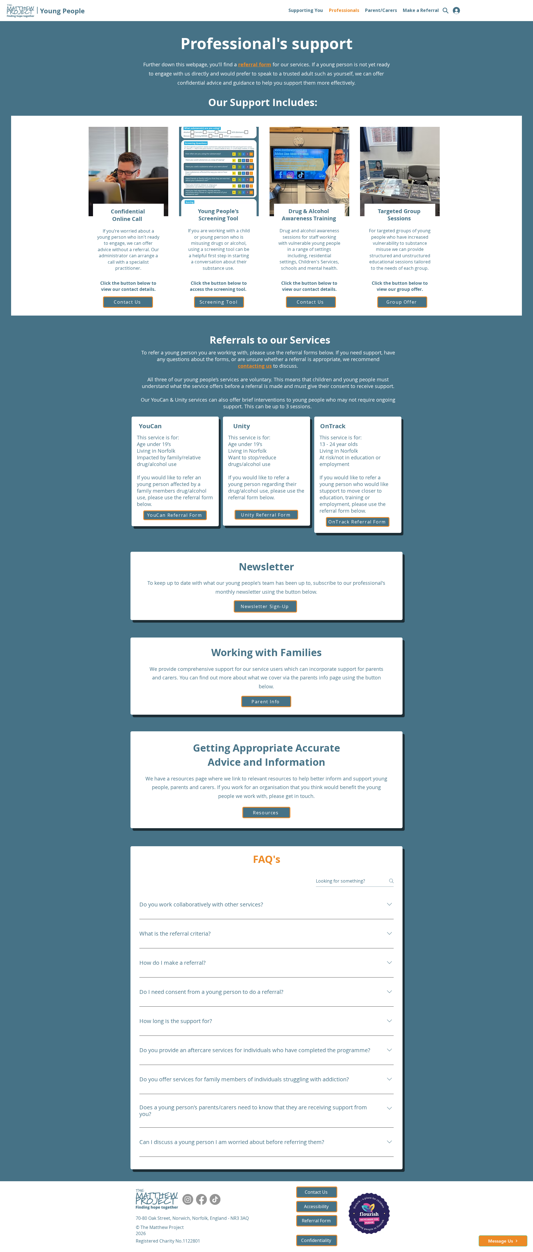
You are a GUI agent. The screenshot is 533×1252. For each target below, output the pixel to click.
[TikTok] (215, 1199)
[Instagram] (187, 1199)
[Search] (445, 10)
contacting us (255, 365)
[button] (503, 1240)
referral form (254, 64)
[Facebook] (201, 1199)
